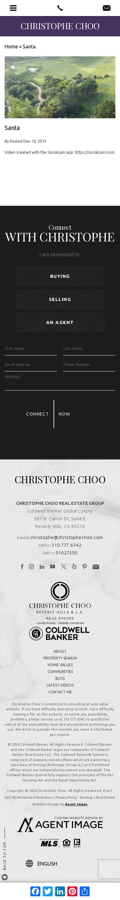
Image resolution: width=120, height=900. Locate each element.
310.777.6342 (66, 545)
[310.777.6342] (60, 8)
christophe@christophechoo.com (66, 537)
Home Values (60, 665)
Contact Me (60, 692)
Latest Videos (60, 685)
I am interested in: (60, 254)
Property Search (60, 658)
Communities (60, 672)
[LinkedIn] (42, 567)
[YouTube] (52, 567)
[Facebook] (22, 567)
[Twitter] (63, 567)
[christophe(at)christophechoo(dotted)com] (106, 8)
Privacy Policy (66, 797)
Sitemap (86, 797)
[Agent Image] (60, 830)
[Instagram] (31, 567)
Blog (60, 678)
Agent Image (76, 804)
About (60, 651)
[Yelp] (74, 567)
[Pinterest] (84, 567)
